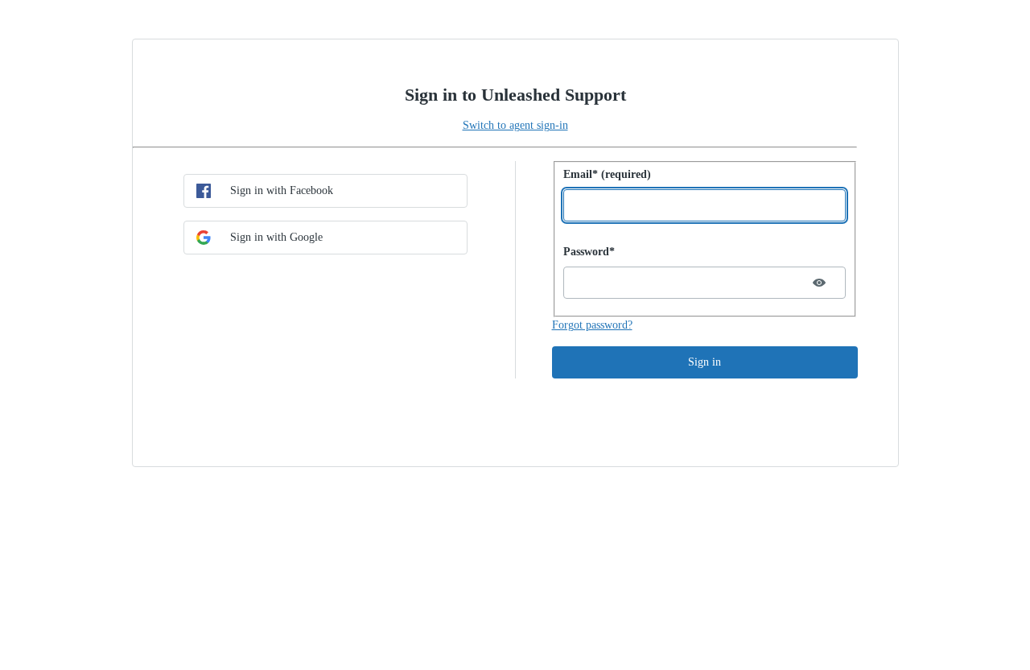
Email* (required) (607, 174)
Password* (589, 252)
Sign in (704, 362)
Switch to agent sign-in (515, 125)
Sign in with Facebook (281, 190)
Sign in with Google (276, 237)
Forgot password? (592, 325)
